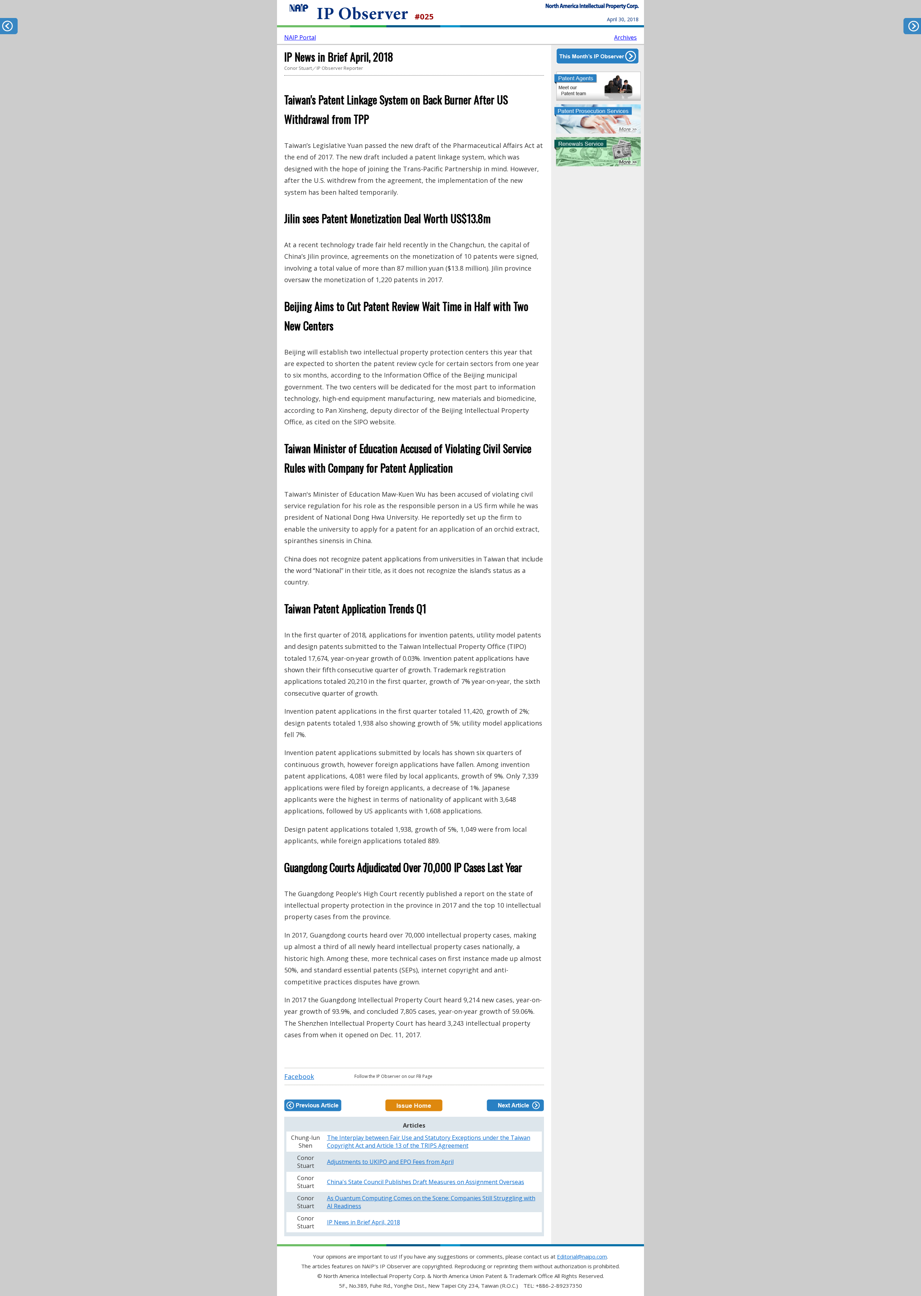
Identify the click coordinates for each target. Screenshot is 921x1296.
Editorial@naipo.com (582, 1256)
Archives (625, 37)
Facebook (299, 1076)
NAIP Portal (300, 37)
